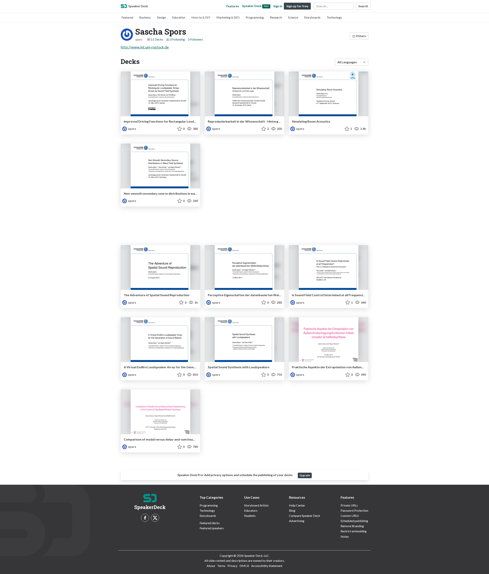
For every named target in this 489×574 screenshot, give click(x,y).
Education (178, 17)
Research (276, 17)
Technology (334, 17)
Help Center (297, 505)
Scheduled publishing (354, 521)
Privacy (232, 565)
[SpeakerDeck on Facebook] (145, 518)
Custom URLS (350, 515)
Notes (345, 536)
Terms (221, 565)
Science (293, 17)
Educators (250, 510)
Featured (127, 17)
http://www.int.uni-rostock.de (145, 47)
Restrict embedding (354, 531)
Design (161, 17)
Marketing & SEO (228, 17)
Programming (255, 17)
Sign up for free (297, 6)
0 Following (177, 39)
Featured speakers (212, 528)
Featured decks (210, 523)
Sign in (277, 6)
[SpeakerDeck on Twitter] (155, 518)
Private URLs (349, 505)
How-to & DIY (200, 17)
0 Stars (360, 36)
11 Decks (157, 39)
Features (232, 6)
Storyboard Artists (256, 505)
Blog (292, 510)
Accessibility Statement (266, 565)
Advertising (296, 521)
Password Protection (354, 510)
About (211, 565)
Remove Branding (352, 526)
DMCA (244, 565)
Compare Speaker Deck (304, 515)
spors (131, 128)
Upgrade (305, 475)
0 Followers (195, 39)
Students (250, 515)
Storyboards (312, 17)
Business (145, 17)
